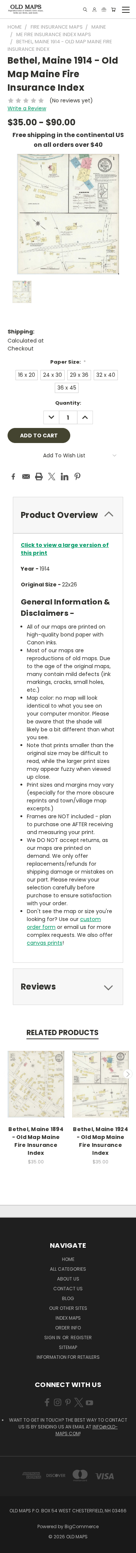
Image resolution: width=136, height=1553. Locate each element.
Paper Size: (68, 361)
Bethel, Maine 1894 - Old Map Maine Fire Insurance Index (35, 1141)
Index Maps (68, 1318)
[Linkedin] (64, 476)
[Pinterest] (77, 476)
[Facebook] (13, 476)
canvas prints (44, 943)
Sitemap (68, 1347)
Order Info (68, 1328)
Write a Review (27, 108)
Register (81, 1337)
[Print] (39, 476)
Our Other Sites (68, 1308)
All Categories (68, 1269)
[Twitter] (52, 476)
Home (68, 1259)
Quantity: (68, 403)
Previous (9, 1074)
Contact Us (68, 1288)
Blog (68, 1298)
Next (128, 1074)
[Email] (26, 476)
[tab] (68, 515)
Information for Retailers (68, 1357)
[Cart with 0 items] (113, 9)
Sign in (53, 1337)
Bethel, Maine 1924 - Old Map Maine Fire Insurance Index (100, 1141)
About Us (68, 1279)
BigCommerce (82, 1526)
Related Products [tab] (62, 1033)
